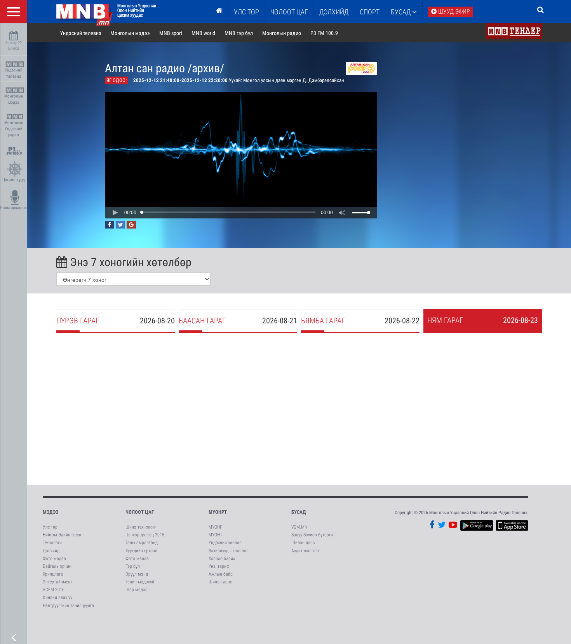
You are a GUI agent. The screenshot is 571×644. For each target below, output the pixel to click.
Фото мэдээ (54, 558)
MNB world (203, 33)
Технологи (52, 542)
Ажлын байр (221, 574)
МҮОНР (215, 527)
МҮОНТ (215, 535)
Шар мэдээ (136, 589)
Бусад (401, 12)
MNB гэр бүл (239, 33)
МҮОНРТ (218, 512)
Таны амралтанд (141, 542)
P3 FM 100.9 (324, 33)
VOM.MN (299, 527)
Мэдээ (50, 512)
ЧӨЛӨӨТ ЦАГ (289, 12)
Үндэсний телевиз (14, 73)
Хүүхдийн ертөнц (141, 550)
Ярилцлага (53, 574)
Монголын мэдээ (13, 99)
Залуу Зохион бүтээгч (312, 535)
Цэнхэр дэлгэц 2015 (144, 535)
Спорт (370, 12)
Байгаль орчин (57, 566)
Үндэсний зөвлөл (225, 542)
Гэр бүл (132, 566)
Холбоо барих (222, 558)
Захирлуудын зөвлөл (229, 550)
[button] (115, 212)
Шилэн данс (220, 582)
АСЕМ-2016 (53, 589)
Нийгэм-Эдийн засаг (62, 535)
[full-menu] (13, 11)
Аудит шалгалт (305, 550)
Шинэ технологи (141, 527)
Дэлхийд (333, 12)
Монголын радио (281, 33)
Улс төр (246, 12)
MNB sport (170, 33)
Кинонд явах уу (57, 597)
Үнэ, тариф (219, 566)
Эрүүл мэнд (136, 574)
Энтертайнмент (57, 582)
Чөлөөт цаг (139, 512)
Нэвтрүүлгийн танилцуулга (68, 605)
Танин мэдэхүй (139, 582)
